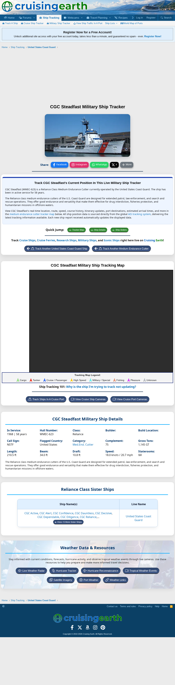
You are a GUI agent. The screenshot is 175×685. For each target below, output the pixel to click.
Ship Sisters (121, 230)
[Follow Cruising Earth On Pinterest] (103, 629)
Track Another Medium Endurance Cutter (126, 248)
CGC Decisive (103, 513)
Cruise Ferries (46, 240)
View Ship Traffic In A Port (89, 23)
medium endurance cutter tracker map (32, 214)
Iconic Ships (112, 240)
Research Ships (67, 240)
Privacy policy (145, 606)
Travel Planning (98, 17)
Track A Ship (11, 23)
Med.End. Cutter (83, 444)
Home (11, 17)
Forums (26, 17)
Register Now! (152, 36)
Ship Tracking (50, 17)
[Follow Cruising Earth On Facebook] (72, 629)
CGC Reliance (88, 517)
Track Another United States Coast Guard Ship (61, 248)
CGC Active (31, 513)
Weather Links (118, 579)
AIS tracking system (139, 214)
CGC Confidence (63, 513)
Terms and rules (128, 606)
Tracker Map (78, 230)
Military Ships (87, 240)
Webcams (73, 17)
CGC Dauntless (84, 513)
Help (157, 606)
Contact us (112, 606)
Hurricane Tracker (66, 570)
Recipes (123, 17)
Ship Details (99, 230)
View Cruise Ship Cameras (90, 399)
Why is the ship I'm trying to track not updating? (101, 387)
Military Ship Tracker (60, 23)
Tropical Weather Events (143, 570)
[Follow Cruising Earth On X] (80, 629)
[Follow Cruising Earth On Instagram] (95, 629)
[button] (34, 18)
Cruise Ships (27, 240)
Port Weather (91, 579)
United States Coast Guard (138, 518)
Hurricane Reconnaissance (103, 570)
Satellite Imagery (62, 579)
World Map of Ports (133, 23)
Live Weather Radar (33, 570)
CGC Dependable (48, 517)
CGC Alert (45, 513)
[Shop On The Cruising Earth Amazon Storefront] (87, 629)
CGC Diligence (69, 517)
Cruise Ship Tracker (33, 23)
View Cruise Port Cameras (132, 399)
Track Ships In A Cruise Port (48, 399)
